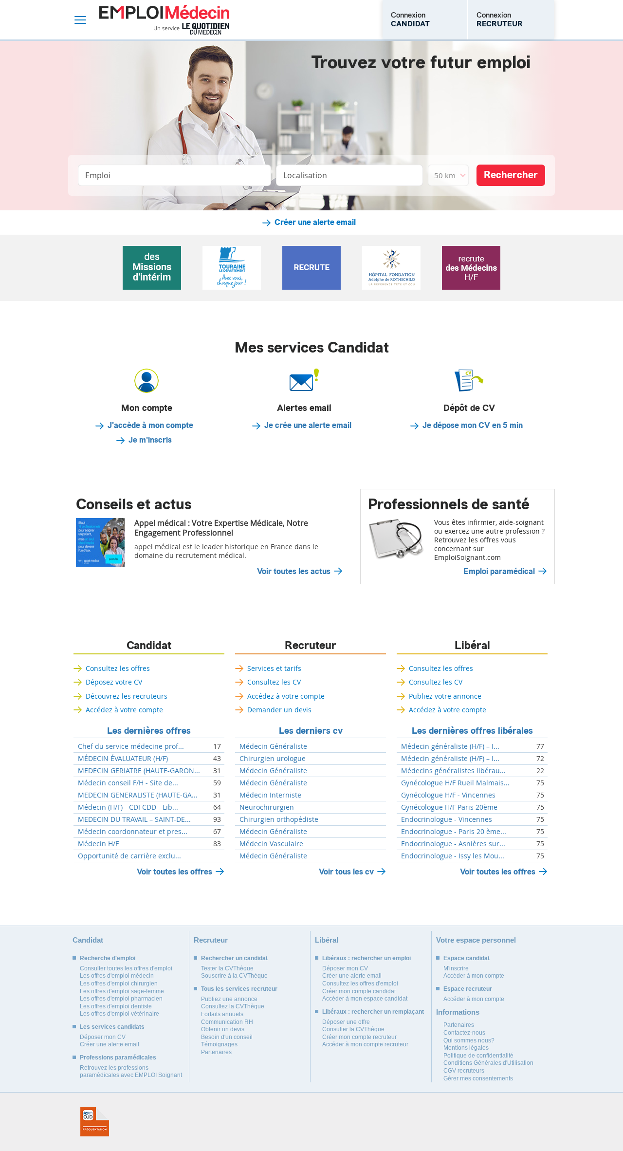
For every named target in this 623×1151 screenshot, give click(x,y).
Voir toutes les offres (174, 871)
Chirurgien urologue (272, 758)
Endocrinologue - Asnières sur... (453, 843)
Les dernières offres (149, 730)
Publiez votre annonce (445, 696)
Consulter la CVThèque (353, 1029)
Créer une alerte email (315, 222)
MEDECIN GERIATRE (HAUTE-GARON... (139, 770)
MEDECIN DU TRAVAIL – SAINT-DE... (134, 819)
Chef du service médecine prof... (131, 746)
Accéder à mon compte (473, 975)
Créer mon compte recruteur (359, 1037)
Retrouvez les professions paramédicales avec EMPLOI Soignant (131, 1071)
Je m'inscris (150, 440)
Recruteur (310, 645)
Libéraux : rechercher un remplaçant (373, 1011)
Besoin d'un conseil (227, 1037)
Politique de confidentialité (478, 1055)
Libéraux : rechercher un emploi (366, 958)
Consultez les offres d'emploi (360, 983)
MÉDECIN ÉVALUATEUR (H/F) (123, 758)
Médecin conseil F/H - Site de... (128, 783)
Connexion (410, 19)
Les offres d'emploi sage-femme (122, 991)
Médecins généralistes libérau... (453, 770)
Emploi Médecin (164, 19)
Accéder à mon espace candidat (364, 998)
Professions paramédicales (118, 1057)
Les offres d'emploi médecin (117, 975)
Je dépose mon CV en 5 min (472, 425)
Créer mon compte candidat (359, 991)
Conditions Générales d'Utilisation (488, 1062)
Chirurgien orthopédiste (278, 819)
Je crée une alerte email (307, 425)
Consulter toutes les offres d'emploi (126, 968)
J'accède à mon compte (150, 425)
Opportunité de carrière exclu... (129, 856)
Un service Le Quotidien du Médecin (191, 29)
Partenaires (216, 1052)
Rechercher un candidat (234, 958)
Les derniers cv (311, 730)
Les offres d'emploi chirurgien (119, 983)
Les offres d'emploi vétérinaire (119, 1013)
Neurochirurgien (266, 807)
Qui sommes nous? (469, 1040)
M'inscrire (456, 968)
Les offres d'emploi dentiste (116, 1006)
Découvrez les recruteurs (126, 696)
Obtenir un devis (222, 1029)
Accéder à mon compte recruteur (365, 1044)
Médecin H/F (98, 843)
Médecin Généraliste (273, 746)
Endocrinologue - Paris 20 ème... (453, 831)
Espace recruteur (467, 988)
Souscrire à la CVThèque (234, 975)
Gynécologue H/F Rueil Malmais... (455, 783)
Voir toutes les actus (293, 571)
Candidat (149, 645)
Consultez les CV (274, 682)
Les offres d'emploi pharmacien (121, 998)
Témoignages (219, 1044)
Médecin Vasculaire (271, 843)
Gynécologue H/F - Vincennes (448, 795)
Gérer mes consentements (478, 1078)
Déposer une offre (346, 1022)
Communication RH (227, 1022)
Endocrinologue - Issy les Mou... (452, 856)
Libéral (472, 645)
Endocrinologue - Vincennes (446, 819)
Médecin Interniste (270, 795)
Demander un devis (279, 709)
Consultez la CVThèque (232, 1006)
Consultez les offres (118, 668)
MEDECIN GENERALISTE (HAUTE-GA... (138, 795)
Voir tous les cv (346, 871)
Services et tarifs (274, 668)
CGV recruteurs (463, 1070)
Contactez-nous (464, 1032)
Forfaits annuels (222, 1014)
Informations (457, 1012)
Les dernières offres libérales (472, 730)
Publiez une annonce (229, 999)
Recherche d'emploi (107, 958)
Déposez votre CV (114, 682)
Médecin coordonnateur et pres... (132, 831)
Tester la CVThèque (227, 968)
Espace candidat (466, 958)
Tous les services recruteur (239, 988)
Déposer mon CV (103, 1037)
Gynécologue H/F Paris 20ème (449, 807)
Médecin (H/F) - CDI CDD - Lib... (128, 807)
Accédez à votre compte (124, 709)
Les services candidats (112, 1026)
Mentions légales (466, 1047)
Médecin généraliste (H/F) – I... (450, 746)
